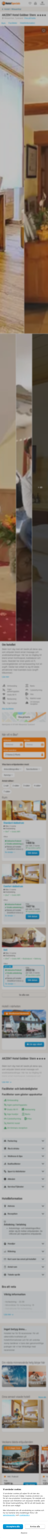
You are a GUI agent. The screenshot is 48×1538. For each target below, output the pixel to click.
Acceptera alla (13, 1526)
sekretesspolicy (9, 1515)
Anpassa (24, 1533)
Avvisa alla (35, 1526)
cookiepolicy (24, 1515)
